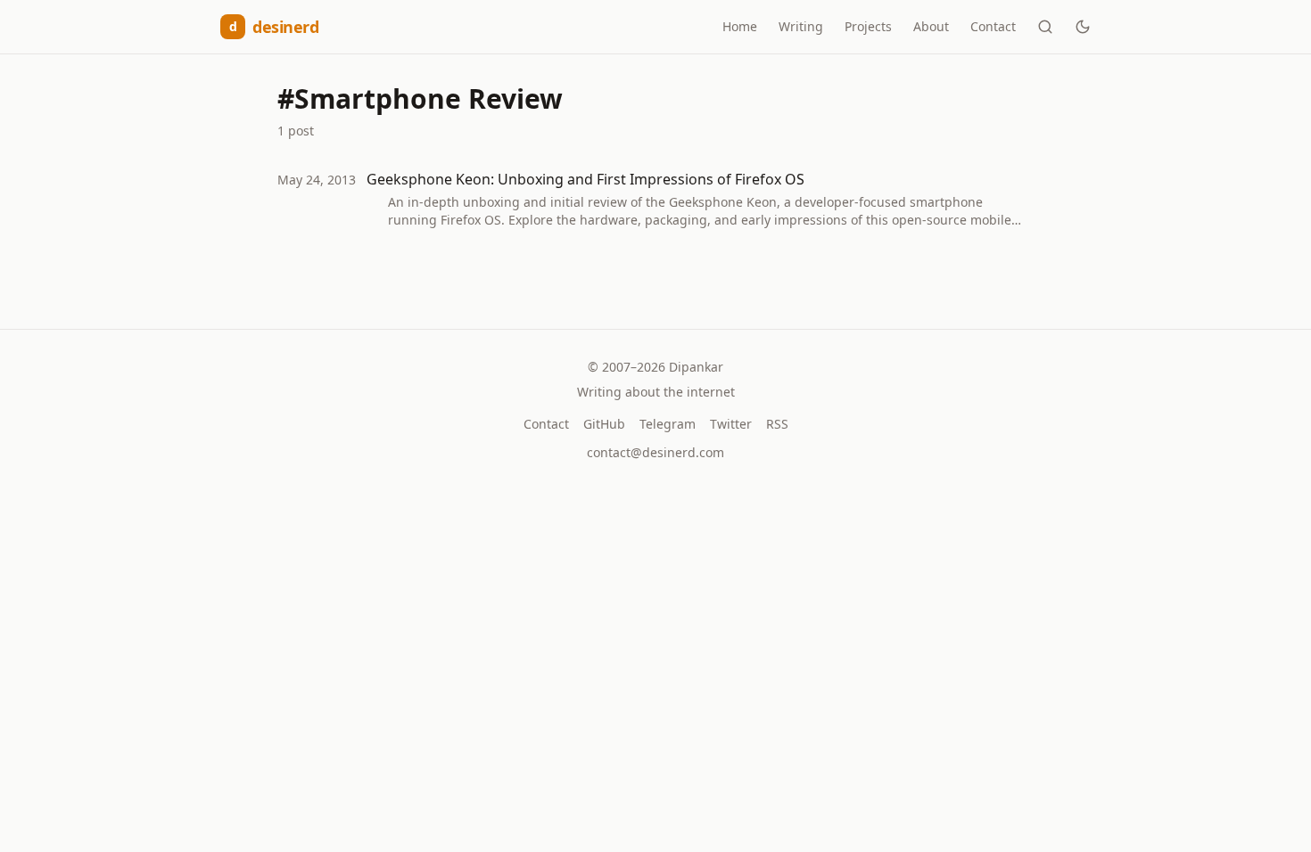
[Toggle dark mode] (1083, 27)
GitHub (604, 423)
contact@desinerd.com (655, 452)
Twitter (731, 423)
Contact (993, 26)
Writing (801, 26)
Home (739, 26)
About (931, 26)
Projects (868, 26)
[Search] (1045, 27)
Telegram (667, 423)
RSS (777, 423)
